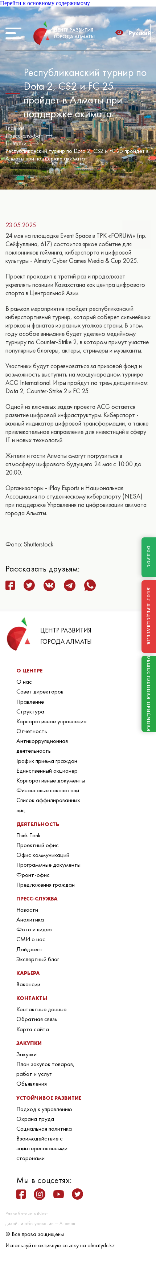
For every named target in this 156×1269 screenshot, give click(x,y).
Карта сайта (32, 1029)
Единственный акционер (47, 770)
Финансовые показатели (47, 790)
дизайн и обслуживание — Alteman (40, 1223)
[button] (121, 32)
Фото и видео (34, 929)
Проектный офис (37, 845)
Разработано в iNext (26, 1214)
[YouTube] (58, 1194)
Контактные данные (41, 1009)
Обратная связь (36, 1019)
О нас (24, 682)
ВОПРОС (149, 557)
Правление (30, 701)
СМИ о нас (30, 939)
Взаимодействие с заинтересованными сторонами (41, 1148)
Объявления (31, 1083)
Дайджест (29, 949)
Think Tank (28, 835)
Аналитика (30, 919)
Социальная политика (44, 1128)
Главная (15, 128)
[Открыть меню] (13, 33)
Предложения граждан (45, 884)
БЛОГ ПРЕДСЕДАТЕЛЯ (149, 616)
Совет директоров (39, 691)
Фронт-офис (33, 875)
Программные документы (48, 865)
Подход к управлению (44, 1109)
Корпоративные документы (50, 780)
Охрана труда (35, 1119)
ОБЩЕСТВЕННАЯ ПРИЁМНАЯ (149, 694)
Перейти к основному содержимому (45, 3)
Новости (15, 143)
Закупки (26, 1054)
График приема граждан (46, 761)
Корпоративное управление (51, 721)
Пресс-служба (22, 135)
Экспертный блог (37, 959)
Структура (30, 711)
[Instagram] (39, 1194)
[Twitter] (77, 1194)
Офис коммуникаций (42, 855)
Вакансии (28, 984)
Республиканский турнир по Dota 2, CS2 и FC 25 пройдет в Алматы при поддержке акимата (77, 154)
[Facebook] (21, 1194)
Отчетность (31, 731)
